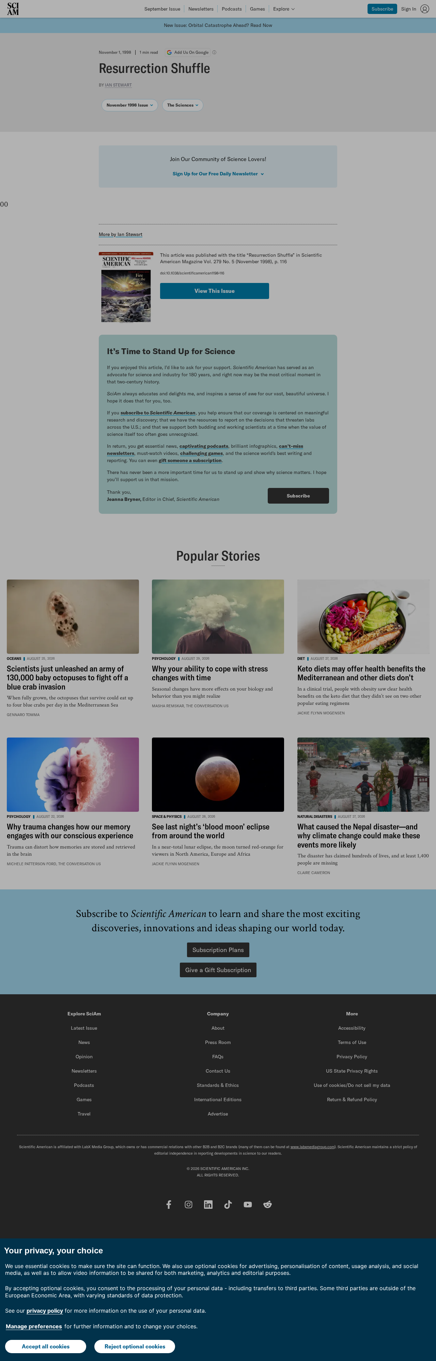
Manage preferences (34, 1326)
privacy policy (45, 1310)
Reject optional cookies (135, 1346)
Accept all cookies (45, 1346)
